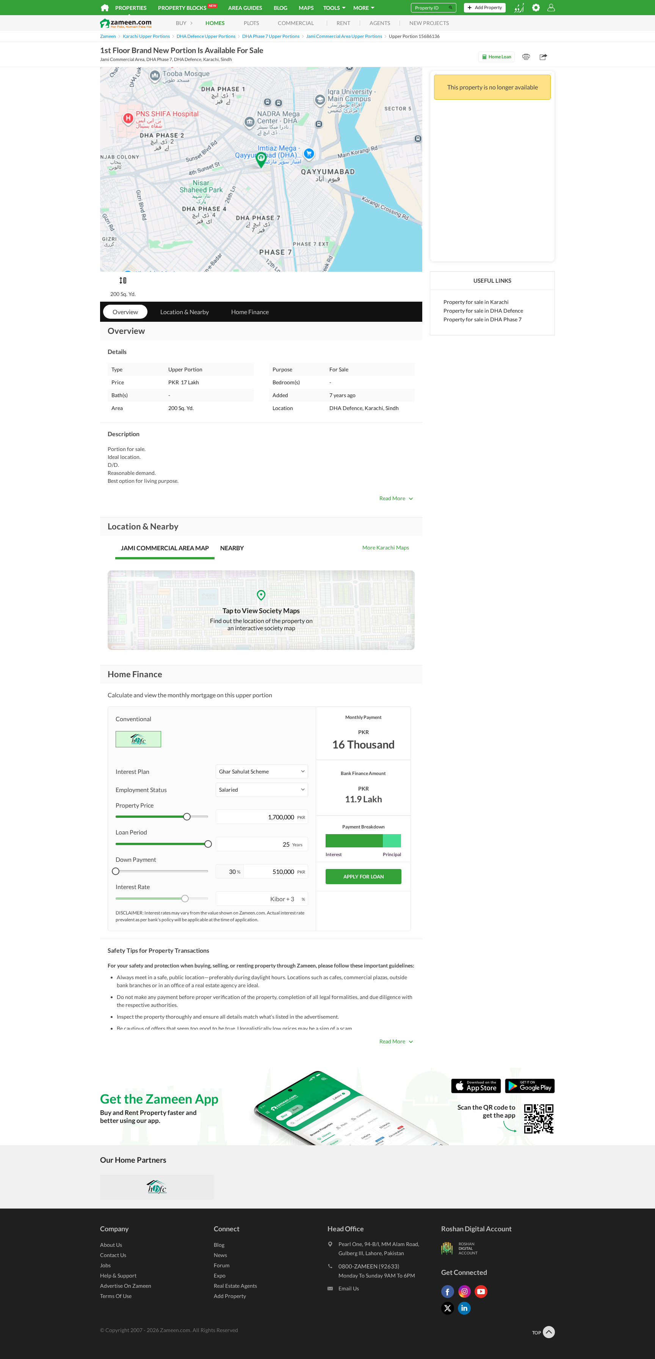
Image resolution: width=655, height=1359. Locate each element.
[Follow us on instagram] (466, 1298)
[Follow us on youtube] (483, 1298)
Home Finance (250, 311)
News (220, 1255)
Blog (280, 8)
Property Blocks (187, 7)
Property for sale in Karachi (476, 302)
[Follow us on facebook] (449, 1298)
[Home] (105, 7)
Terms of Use (116, 1296)
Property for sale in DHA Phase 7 (482, 319)
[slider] (187, 816)
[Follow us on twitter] (449, 1314)
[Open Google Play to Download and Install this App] (530, 1091)
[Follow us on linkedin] (466, 1314)
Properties (131, 8)
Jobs (105, 1265)
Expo (220, 1275)
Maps (306, 8)
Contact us (113, 1255)
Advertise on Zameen (125, 1285)
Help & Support (118, 1275)
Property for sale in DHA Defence (483, 310)
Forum (222, 1265)
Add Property (230, 1296)
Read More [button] (392, 498)
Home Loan (500, 56)
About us (111, 1245)
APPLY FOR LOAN (363, 877)
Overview (125, 311)
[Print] (526, 57)
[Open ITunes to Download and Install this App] (478, 1091)
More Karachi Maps (385, 547)
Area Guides (245, 8)
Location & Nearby (184, 311)
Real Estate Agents (235, 1285)
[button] (262, 771)
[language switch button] (519, 8)
